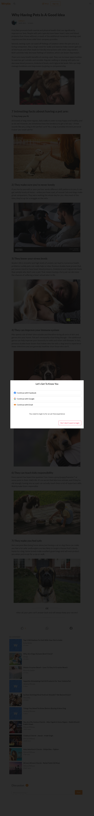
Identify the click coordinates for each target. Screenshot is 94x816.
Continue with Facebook (26, 393)
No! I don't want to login (69, 423)
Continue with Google (25, 399)
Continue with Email (25, 405)
